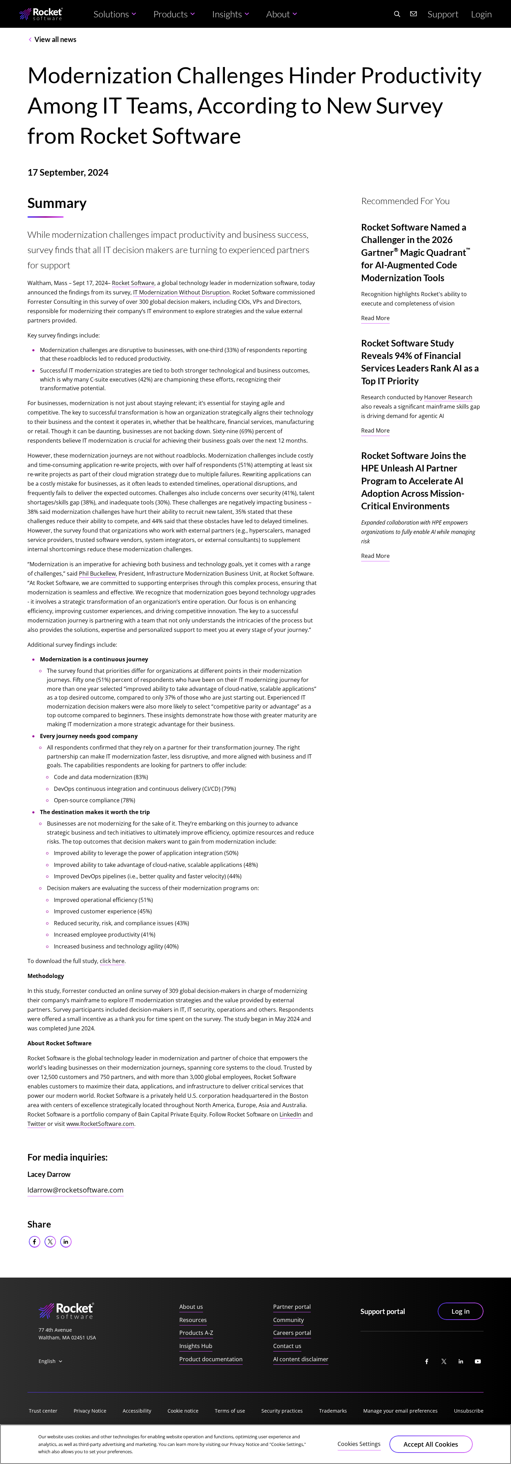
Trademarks (333, 1410)
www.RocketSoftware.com (100, 1124)
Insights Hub (195, 1346)
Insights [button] (227, 13)
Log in (461, 1311)
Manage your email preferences (400, 1410)
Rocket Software (133, 283)
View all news (55, 39)
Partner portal (292, 1307)
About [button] (278, 13)
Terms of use (230, 1410)
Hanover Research (448, 397)
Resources (193, 1320)
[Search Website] (397, 13)
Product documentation (211, 1359)
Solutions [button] (111, 13)
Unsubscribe (469, 1410)
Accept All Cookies (431, 1444)
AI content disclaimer (300, 1359)
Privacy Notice (90, 1410)
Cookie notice (183, 1410)
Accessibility (137, 1410)
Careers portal (292, 1333)
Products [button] (170, 13)
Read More (375, 318)
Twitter (36, 1124)
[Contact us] (413, 13)
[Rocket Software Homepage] (41, 14)
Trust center (43, 1410)
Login (481, 13)
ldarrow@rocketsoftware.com (75, 1190)
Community (288, 1320)
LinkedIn (290, 1114)
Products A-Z (196, 1333)
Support (443, 13)
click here (112, 961)
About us (191, 1307)
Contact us (287, 1346)
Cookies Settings (359, 1444)
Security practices (282, 1410)
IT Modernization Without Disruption (181, 292)
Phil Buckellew (97, 573)
